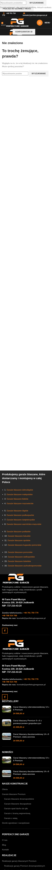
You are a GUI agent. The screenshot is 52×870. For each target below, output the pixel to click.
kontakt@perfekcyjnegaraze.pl (35, 15)
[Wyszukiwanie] (39, 32)
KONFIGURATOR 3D (23, 32)
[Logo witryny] (17, 22)
